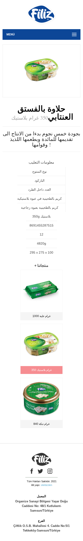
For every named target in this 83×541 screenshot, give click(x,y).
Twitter (40, 471)
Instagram (50, 471)
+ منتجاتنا (41, 265)
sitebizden (46, 485)
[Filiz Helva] (41, 27)
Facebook (30, 471)
